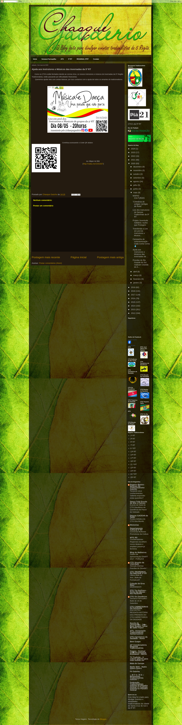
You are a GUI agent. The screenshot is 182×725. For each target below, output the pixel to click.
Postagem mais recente (46, 257)
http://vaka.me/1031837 (93, 164)
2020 (133, 163)
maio (135, 192)
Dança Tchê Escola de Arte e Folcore (138, 502)
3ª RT (132, 439)
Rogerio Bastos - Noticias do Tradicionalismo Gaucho (137, 487)
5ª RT (70, 59)
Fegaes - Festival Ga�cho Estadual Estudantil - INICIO (138, 652)
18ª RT (133, 461)
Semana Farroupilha (49, 59)
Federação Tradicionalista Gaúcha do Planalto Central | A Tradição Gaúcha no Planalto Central (139, 686)
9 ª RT (133, 448)
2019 (133, 287)
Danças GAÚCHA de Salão (139, 516)
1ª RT (132, 435)
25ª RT (133, 477)
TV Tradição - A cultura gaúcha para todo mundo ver (139, 658)
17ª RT (133, 458)
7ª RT (132, 445)
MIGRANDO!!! (135, 587)
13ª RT (133, 452)
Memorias (134, 525)
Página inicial (78, 257)
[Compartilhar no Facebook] (78, 195)
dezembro (137, 167)
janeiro (136, 283)
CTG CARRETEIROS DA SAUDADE (139, 607)
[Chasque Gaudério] (129, 343)
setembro (137, 178)
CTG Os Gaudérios (138, 597)
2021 (133, 160)
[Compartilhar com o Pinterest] (79, 195)
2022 (133, 156)
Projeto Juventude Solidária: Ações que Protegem (140, 222)
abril (135, 272)
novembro (137, 170)
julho (135, 185)
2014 (133, 306)
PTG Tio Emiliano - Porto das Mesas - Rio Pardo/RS (138, 592)
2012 (133, 313)
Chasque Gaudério (132, 339)
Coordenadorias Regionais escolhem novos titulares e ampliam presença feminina (138, 544)
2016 (133, 298)
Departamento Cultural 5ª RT (136, 529)
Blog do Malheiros (138, 552)
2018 (133, 291)
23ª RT (133, 471)
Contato (96, 59)
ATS (62, 59)
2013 (133, 309)
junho (135, 189)
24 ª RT (133, 474)
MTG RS (133, 538)
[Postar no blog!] (74, 195)
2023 (133, 152)
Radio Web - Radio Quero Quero (138, 667)
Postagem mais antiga (110, 257)
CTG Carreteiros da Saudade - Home (138, 637)
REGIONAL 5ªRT (83, 59)
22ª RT (133, 468)
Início (35, 59)
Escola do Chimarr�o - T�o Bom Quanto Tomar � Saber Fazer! (139, 625)
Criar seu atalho (131, 345)
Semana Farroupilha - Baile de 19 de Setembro (139, 600)
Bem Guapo (135, 642)
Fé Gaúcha (135, 671)
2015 (133, 302)
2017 (133, 295)
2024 (133, 149)
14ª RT (133, 455)
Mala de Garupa (137, 663)
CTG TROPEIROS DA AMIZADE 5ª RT (138, 572)
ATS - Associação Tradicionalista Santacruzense (138, 632)
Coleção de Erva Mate (137, 584)
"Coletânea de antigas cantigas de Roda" (140, 204)
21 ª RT (133, 464)
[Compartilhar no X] (76, 195)
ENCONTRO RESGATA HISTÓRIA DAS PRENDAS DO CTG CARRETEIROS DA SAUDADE (139, 614)
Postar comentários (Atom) (50, 263)
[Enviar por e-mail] (72, 195)
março (136, 275)
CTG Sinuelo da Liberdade (137, 563)
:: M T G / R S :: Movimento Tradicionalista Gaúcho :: (137, 677)
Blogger (103, 719)
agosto (136, 181)
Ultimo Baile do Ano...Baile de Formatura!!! (136, 577)
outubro (136, 174)
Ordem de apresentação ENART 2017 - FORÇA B (139, 556)
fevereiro (137, 279)
